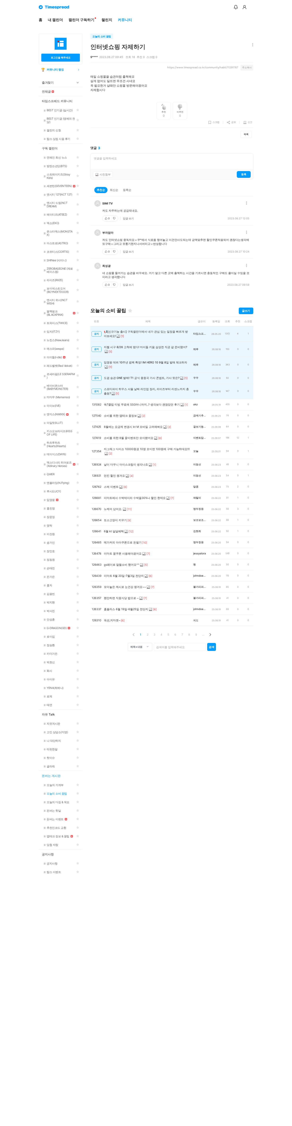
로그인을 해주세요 (61, 57)
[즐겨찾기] (130, 310)
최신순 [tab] (114, 190)
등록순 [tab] (127, 190)
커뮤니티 (125, 20)
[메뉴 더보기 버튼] (251, 45)
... (203, 634)
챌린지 (107, 20)
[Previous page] (133, 634)
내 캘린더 (55, 20)
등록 (243, 174)
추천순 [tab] (101, 190)
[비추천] (114, 218)
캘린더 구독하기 (81, 20)
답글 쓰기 (128, 218)
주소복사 (247, 67)
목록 (246, 134)
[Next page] (210, 634)
